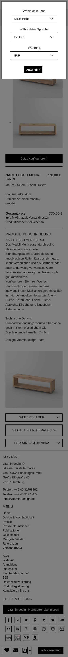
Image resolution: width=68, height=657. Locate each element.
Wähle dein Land (34, 11)
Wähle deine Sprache (34, 29)
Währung (34, 47)
